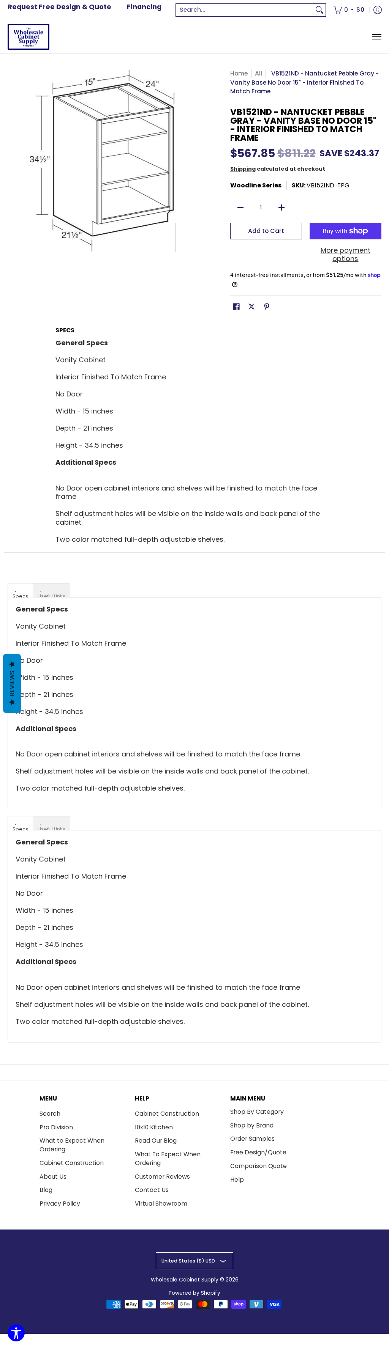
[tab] (20, 590)
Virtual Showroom (161, 1203)
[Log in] (377, 10)
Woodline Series (255, 185)
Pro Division (56, 1127)
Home (239, 73)
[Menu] (376, 37)
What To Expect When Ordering (168, 1158)
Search (50, 1113)
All (258, 73)
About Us (53, 1176)
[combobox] (244, 10)
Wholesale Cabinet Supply (184, 1279)
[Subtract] (240, 207)
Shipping (243, 169)
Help (237, 1179)
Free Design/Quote (258, 1152)
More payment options (345, 254)
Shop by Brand (252, 1125)
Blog (46, 1189)
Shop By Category (257, 1111)
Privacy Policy (60, 1203)
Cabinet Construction (72, 1163)
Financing (144, 6)
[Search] (319, 10)
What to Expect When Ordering (72, 1145)
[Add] (281, 207)
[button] (236, 307)
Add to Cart (266, 230)
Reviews (12, 684)
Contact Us (152, 1189)
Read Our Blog (156, 1140)
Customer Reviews (162, 1176)
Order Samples (252, 1138)
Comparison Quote (258, 1166)
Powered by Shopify (194, 1293)
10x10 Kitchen (154, 1127)
